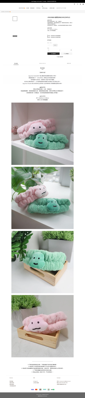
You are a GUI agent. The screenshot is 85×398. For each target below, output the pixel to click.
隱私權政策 (12, 384)
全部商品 (3, 11)
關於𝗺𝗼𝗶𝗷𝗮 (44, 8)
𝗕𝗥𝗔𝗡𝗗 (32, 8)
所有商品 (38, 8)
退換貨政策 (12, 382)
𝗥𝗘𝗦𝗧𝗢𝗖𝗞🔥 (22, 8)
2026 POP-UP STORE (61, 8)
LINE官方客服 (36, 382)
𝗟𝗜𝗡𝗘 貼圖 (51, 8)
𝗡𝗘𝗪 (28, 8)
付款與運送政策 (13, 385)
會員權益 (11, 381)
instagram (35, 381)
